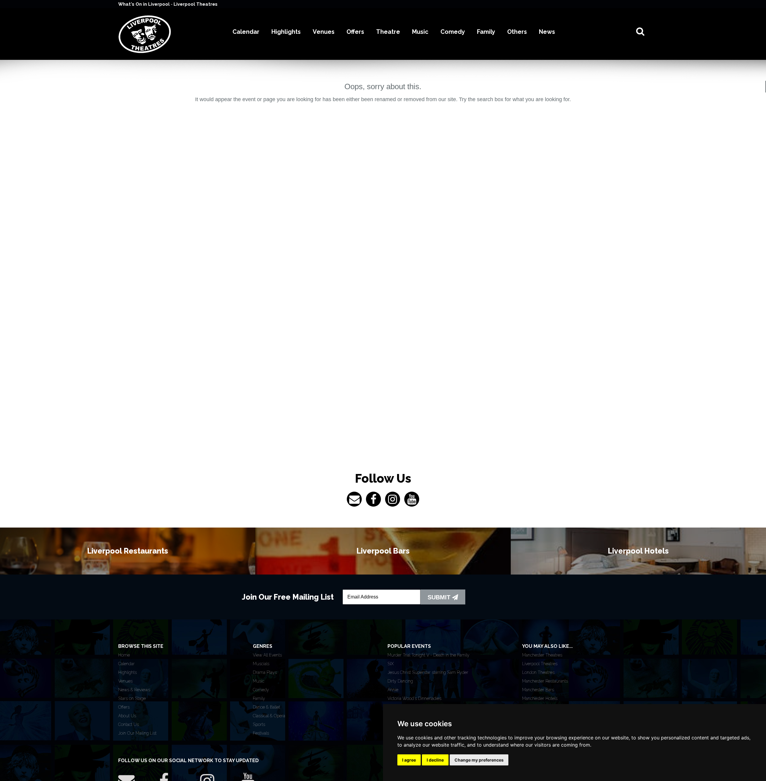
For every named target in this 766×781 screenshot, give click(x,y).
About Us (127, 715)
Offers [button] (355, 31)
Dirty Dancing (400, 681)
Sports (259, 724)
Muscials (261, 663)
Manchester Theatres (542, 655)
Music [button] (420, 31)
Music (258, 681)
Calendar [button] (245, 31)
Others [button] (517, 31)
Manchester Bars (538, 689)
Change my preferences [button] (479, 759)
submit (440, 597)
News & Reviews (134, 689)
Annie (392, 689)
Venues (125, 681)
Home (124, 655)
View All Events (267, 655)
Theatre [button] (388, 31)
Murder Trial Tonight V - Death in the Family (428, 655)
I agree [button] (409, 759)
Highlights (127, 672)
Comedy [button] (452, 31)
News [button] (547, 31)
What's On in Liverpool (144, 4)
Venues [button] (324, 31)
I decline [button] (435, 759)
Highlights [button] (286, 31)
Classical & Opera (269, 715)
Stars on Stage (132, 698)
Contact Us (128, 724)
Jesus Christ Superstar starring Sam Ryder (427, 672)
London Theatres (538, 672)
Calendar (126, 663)
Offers (124, 707)
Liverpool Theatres (196, 4)
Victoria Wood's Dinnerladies (414, 698)
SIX (390, 663)
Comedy (261, 689)
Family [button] (486, 31)
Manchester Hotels (539, 698)
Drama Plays (265, 672)
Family (259, 698)
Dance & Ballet (266, 707)
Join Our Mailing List (137, 733)
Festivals (261, 733)
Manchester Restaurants (545, 681)
